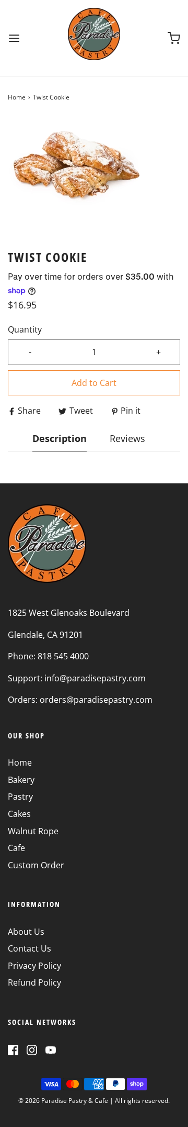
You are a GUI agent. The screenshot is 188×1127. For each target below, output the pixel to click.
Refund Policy (34, 982)
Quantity (25, 329)
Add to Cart (94, 383)
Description (59, 438)
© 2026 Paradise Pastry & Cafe (63, 1100)
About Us (26, 931)
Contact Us (29, 948)
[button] (94, 175)
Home (17, 97)
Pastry (20, 796)
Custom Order (36, 865)
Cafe (16, 848)
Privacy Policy (34, 965)
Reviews (127, 438)
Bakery (21, 780)
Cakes (19, 814)
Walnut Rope (33, 831)
